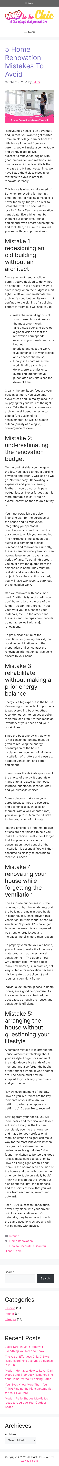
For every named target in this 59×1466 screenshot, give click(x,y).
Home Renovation (21, 1241)
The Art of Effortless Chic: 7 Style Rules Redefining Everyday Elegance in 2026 (29, 1361)
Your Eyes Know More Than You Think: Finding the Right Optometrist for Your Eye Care (28, 1389)
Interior (14, 1236)
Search (9, 1272)
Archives (10, 1434)
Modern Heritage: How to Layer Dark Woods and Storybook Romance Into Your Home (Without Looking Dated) (29, 1375)
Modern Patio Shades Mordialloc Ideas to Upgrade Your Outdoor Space (26, 1403)
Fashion (10, 1308)
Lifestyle (10, 1319)
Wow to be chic (29, 1460)
